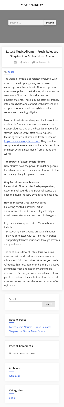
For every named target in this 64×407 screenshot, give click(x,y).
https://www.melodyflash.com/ (22, 141)
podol (11, 71)
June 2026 (15, 375)
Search (13, 299)
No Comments (43, 62)
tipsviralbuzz (32, 5)
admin (26, 62)
